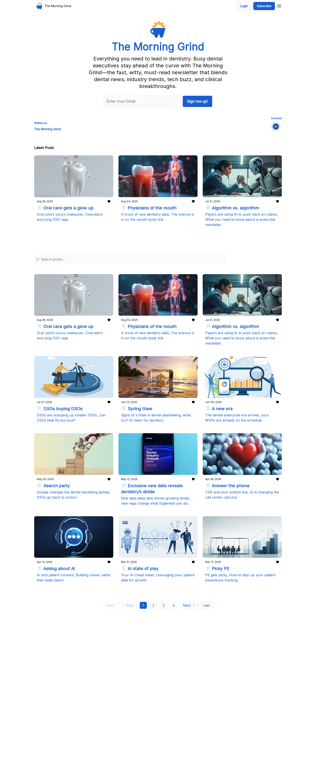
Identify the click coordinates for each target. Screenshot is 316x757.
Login (244, 6)
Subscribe (264, 6)
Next (186, 605)
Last (206, 605)
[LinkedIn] (276, 126)
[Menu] (279, 5)
